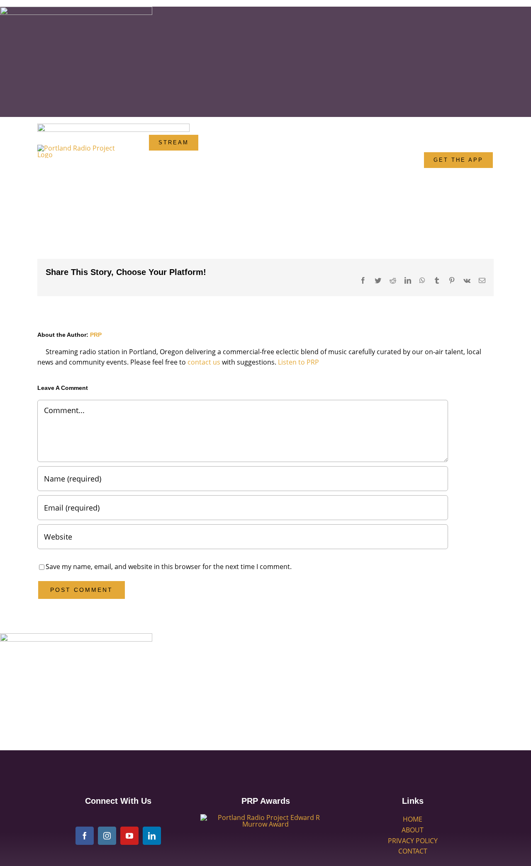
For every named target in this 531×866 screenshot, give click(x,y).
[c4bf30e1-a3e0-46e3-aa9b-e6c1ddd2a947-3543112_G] (265, 817)
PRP (96, 334)
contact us (204, 362)
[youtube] (129, 836)
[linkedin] (152, 836)
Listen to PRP (298, 362)
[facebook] (85, 836)
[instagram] (107, 836)
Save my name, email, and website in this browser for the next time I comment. (169, 566)
